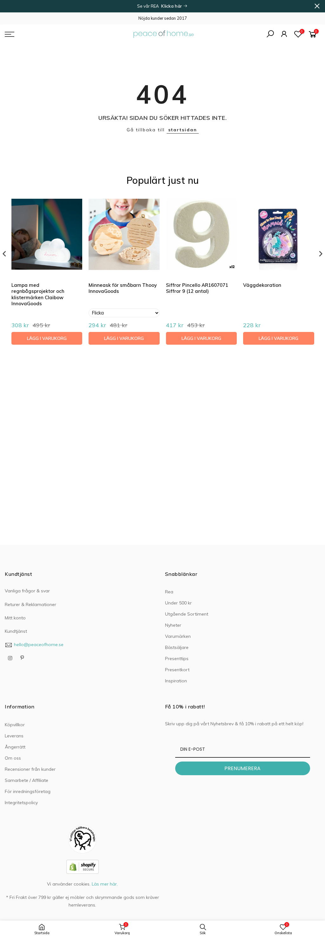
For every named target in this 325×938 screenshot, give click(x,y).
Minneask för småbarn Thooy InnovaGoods (123, 288)
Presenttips (177, 658)
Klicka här (172, 6)
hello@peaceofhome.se (38, 644)
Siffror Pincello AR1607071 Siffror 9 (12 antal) (197, 288)
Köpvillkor (15, 725)
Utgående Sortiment (186, 614)
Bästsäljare (177, 647)
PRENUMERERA (242, 768)
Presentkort (177, 669)
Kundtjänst (16, 631)
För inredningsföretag (27, 791)
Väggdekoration (262, 285)
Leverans (14, 736)
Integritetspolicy (21, 802)
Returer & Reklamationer (30, 604)
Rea (169, 592)
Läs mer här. (105, 884)
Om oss (13, 758)
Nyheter (173, 625)
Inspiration (176, 681)
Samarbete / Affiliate (26, 780)
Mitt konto (15, 618)
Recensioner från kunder (30, 769)
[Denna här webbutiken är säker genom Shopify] (82, 866)
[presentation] (4, 254)
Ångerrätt (15, 747)
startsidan (182, 130)
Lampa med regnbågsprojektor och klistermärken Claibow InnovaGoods (37, 294)
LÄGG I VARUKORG (47, 338)
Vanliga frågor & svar (27, 591)
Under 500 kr (178, 603)
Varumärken (178, 636)
